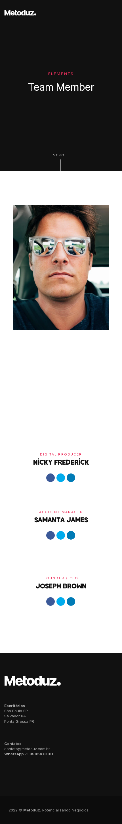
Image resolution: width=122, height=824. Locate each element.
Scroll (61, 155)
